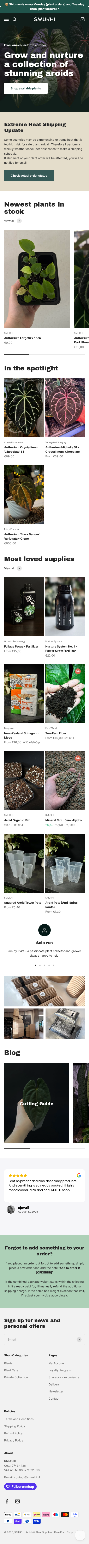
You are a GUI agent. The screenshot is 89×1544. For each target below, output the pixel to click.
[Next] (88, 6)
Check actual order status (29, 175)
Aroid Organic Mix (17, 820)
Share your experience (64, 1377)
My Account (57, 1363)
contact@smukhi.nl (27, 1477)
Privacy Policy (13, 1440)
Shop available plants (26, 88)
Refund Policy (13, 1433)
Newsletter (56, 1391)
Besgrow (9, 728)
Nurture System (53, 641)
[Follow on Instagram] (17, 1501)
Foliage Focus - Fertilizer (21, 646)
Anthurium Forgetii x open (22, 338)
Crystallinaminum (13, 442)
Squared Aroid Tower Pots (22, 902)
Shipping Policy (14, 1426)
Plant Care (11, 1370)
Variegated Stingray (55, 442)
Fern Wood (51, 728)
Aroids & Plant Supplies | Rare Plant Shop (49, 1532)
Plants (8, 1363)
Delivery (54, 1384)
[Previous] (0, 6)
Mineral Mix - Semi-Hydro (63, 820)
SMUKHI (8, 333)
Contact (54, 1398)
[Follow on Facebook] (7, 1501)
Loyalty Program (60, 1370)
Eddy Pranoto (11, 529)
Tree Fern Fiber (55, 733)
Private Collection (16, 1377)
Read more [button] (16, 1196)
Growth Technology (14, 641)
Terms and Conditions (19, 1419)
